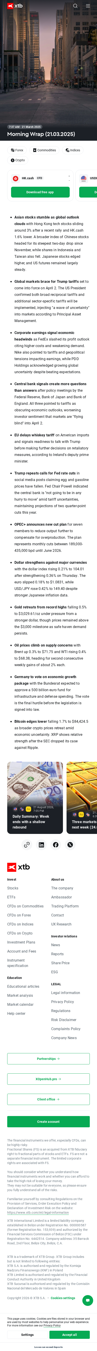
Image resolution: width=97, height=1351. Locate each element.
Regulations (61, 1010)
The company (62, 888)
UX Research (61, 924)
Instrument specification (17, 963)
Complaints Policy (66, 1028)
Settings (27, 1335)
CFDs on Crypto (19, 933)
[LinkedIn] (41, 844)
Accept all (69, 1335)
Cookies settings (63, 1298)
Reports (57, 953)
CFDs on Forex (19, 915)
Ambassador (61, 897)
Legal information (65, 992)
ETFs (11, 897)
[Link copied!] (26, 844)
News (55, 944)
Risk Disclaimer (63, 1019)
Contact (57, 915)
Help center (16, 1013)
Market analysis (20, 995)
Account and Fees (21, 951)
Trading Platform (65, 906)
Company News (64, 1037)
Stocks (12, 888)
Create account (48, 1121)
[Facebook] (55, 844)
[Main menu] (88, 5)
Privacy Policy (62, 1001)
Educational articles (23, 986)
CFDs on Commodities (25, 906)
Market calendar (20, 1004)
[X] (70, 844)
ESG (54, 971)
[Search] (75, 5)
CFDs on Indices (20, 924)
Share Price (60, 962)
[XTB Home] (13, 6)
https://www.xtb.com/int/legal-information (38, 1212)
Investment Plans (21, 942)
